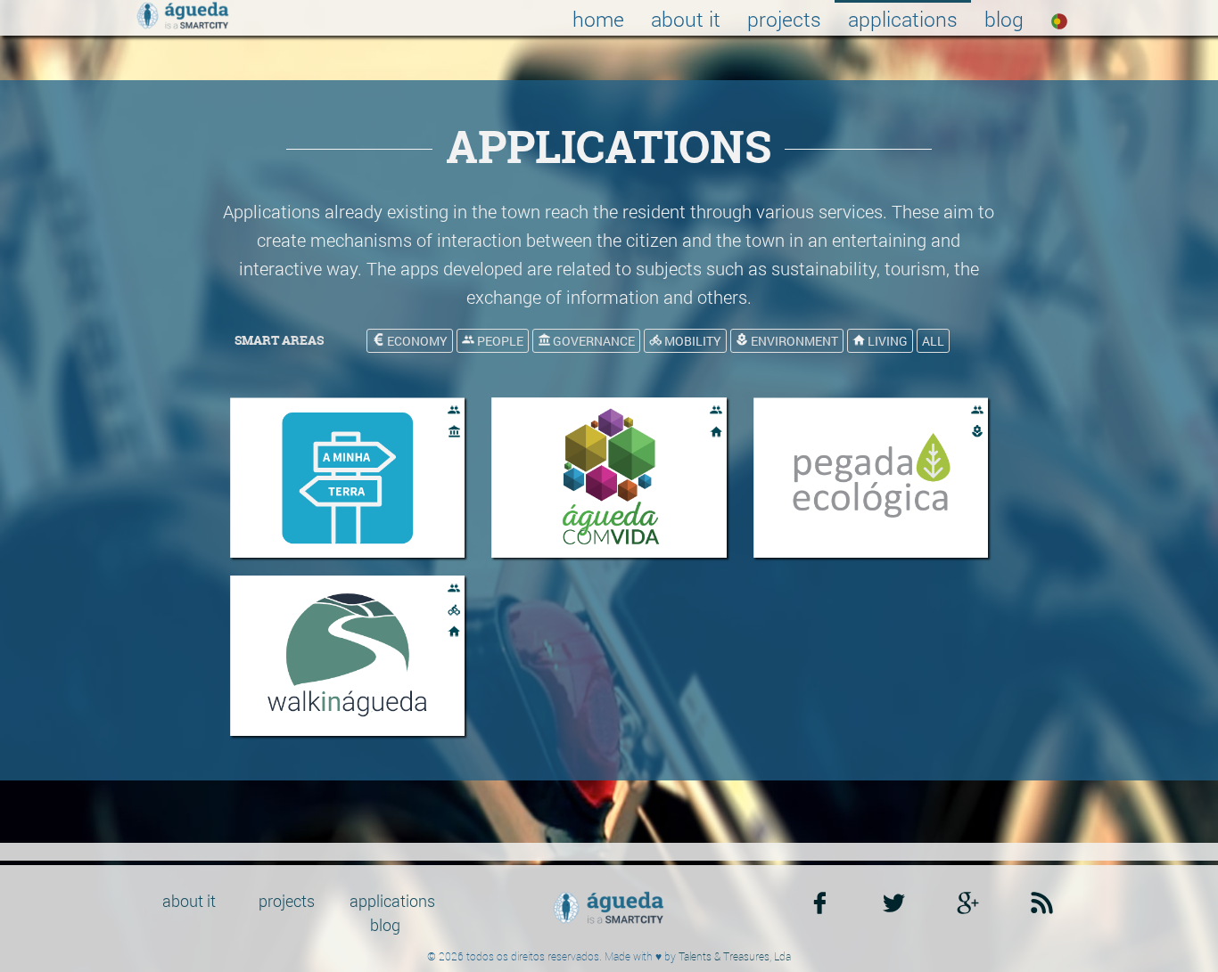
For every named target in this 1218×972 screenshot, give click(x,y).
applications (903, 18)
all (933, 340)
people (498, 340)
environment (793, 340)
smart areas (279, 339)
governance (592, 340)
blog (1004, 18)
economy (416, 340)
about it (685, 18)
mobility (691, 340)
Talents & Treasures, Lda (735, 956)
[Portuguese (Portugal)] (1059, 18)
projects (784, 18)
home (598, 18)
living (886, 340)
